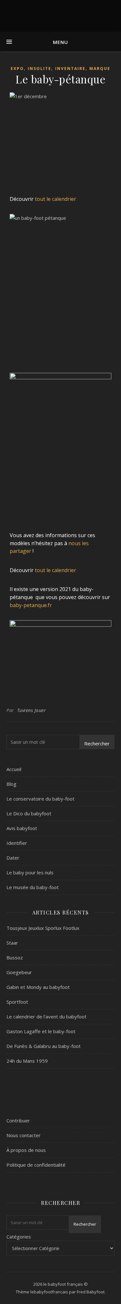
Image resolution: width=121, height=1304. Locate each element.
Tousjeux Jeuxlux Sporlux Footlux (42, 928)
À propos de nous (26, 1150)
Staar (12, 942)
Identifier (16, 843)
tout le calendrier (55, 198)
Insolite (39, 68)
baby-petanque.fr (31, 605)
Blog (11, 784)
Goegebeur (19, 972)
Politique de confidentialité (36, 1165)
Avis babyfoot (21, 828)
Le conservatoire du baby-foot (40, 798)
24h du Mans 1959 (27, 1061)
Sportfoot (17, 1002)
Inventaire (70, 68)
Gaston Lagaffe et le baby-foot (41, 1031)
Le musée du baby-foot (32, 887)
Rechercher (97, 743)
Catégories (18, 1236)
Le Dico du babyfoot (28, 813)
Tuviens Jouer (31, 710)
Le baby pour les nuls (30, 872)
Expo (17, 68)
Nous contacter (23, 1135)
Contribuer (18, 1120)
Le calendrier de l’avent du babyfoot (46, 1016)
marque (99, 68)
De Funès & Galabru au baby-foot (43, 1046)
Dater (12, 857)
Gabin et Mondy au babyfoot (38, 987)
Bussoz (14, 957)
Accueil (13, 769)
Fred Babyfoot (91, 1292)
